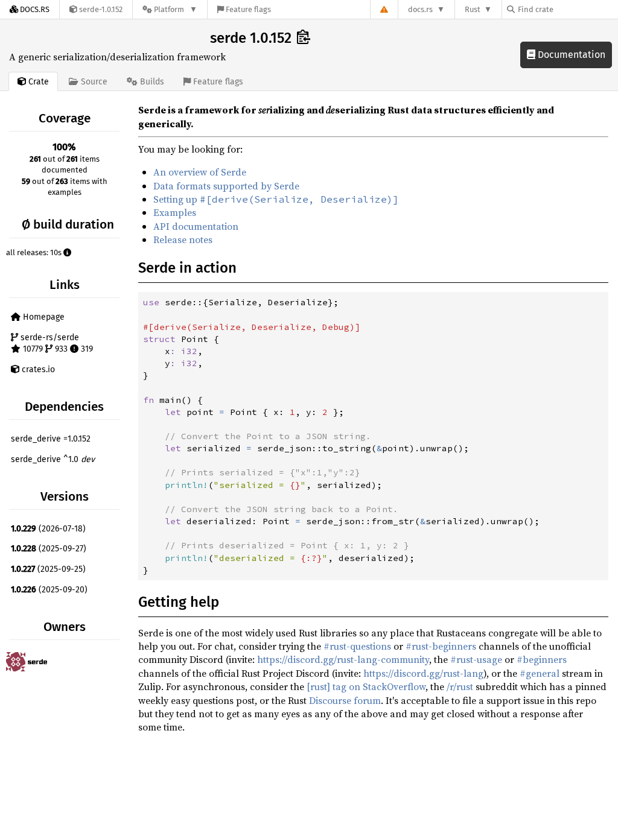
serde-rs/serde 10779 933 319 (55, 343)
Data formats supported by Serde (226, 185)
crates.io (37, 369)
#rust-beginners (441, 646)
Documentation (570, 54)
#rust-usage (476, 659)
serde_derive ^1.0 (53, 459)
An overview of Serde (199, 172)
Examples (174, 212)
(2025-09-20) (49, 590)
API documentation (195, 226)
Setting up (276, 199)
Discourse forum (345, 700)
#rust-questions (357, 646)
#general (539, 673)
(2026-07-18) (48, 529)
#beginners (542, 659)
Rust (472, 9)
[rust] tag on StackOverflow (366, 686)
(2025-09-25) (48, 569)
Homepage (43, 317)
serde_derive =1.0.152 (51, 439)
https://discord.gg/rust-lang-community (343, 659)
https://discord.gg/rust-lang (423, 673)
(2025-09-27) (48, 549)
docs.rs (420, 9)
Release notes (182, 239)
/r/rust (460, 686)
